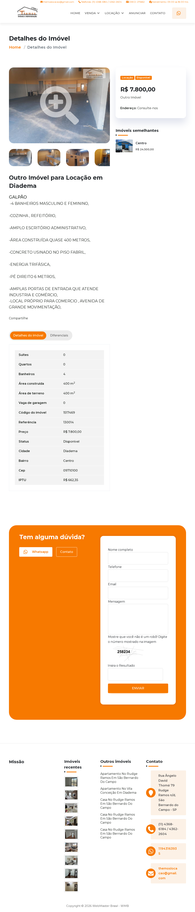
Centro (141, 143)
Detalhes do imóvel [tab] (28, 335)
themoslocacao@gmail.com (58, 1)
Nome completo (120, 550)
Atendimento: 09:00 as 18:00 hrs (169, 1)
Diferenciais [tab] (59, 335)
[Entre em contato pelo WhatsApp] (179, 13)
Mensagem (116, 601)
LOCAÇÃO (112, 13)
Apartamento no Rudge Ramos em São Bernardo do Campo (119, 778)
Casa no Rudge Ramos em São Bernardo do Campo (117, 804)
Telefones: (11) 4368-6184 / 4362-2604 (101, 1)
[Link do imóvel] (71, 782)
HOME (75, 13)
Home (15, 47)
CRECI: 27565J (136, 1)
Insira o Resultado (121, 665)
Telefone (115, 567)
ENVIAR (138, 688)
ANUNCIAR (137, 13)
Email (112, 584)
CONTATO (157, 13)
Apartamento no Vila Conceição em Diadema (118, 790)
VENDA (90, 13)
